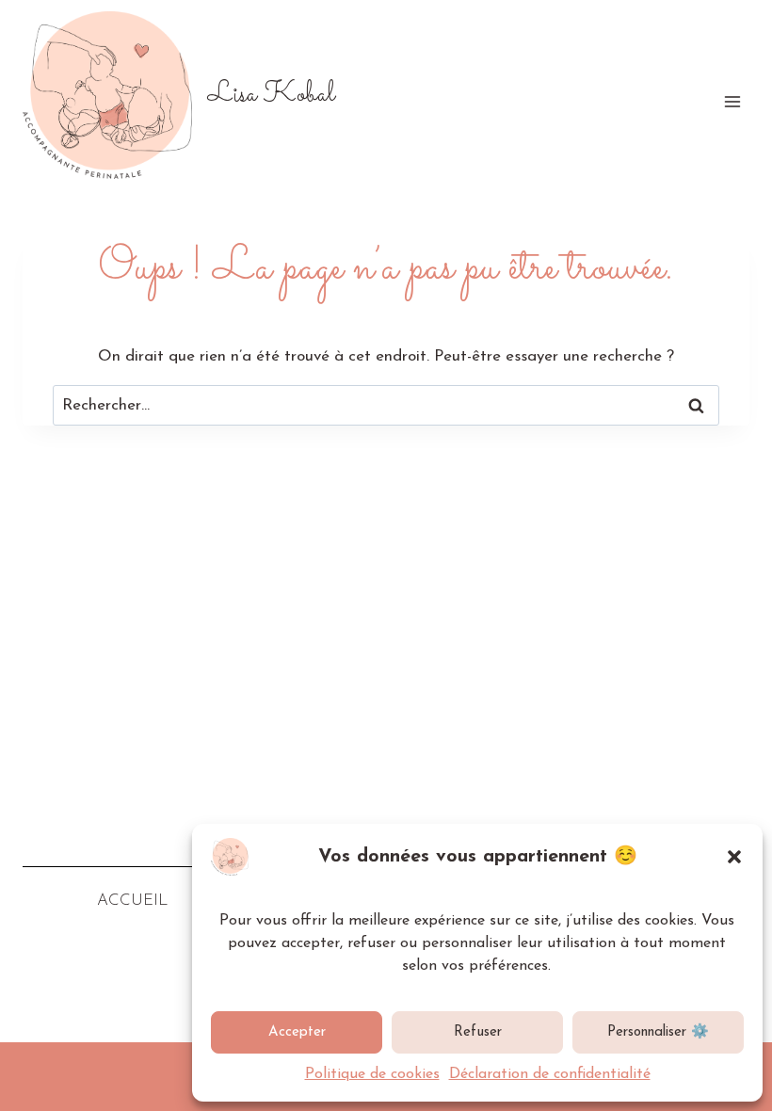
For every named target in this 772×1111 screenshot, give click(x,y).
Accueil (132, 901)
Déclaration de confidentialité (550, 1074)
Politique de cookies (372, 1074)
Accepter (297, 1032)
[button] (734, 856)
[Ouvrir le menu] (732, 101)
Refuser (478, 1032)
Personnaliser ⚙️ (658, 1032)
